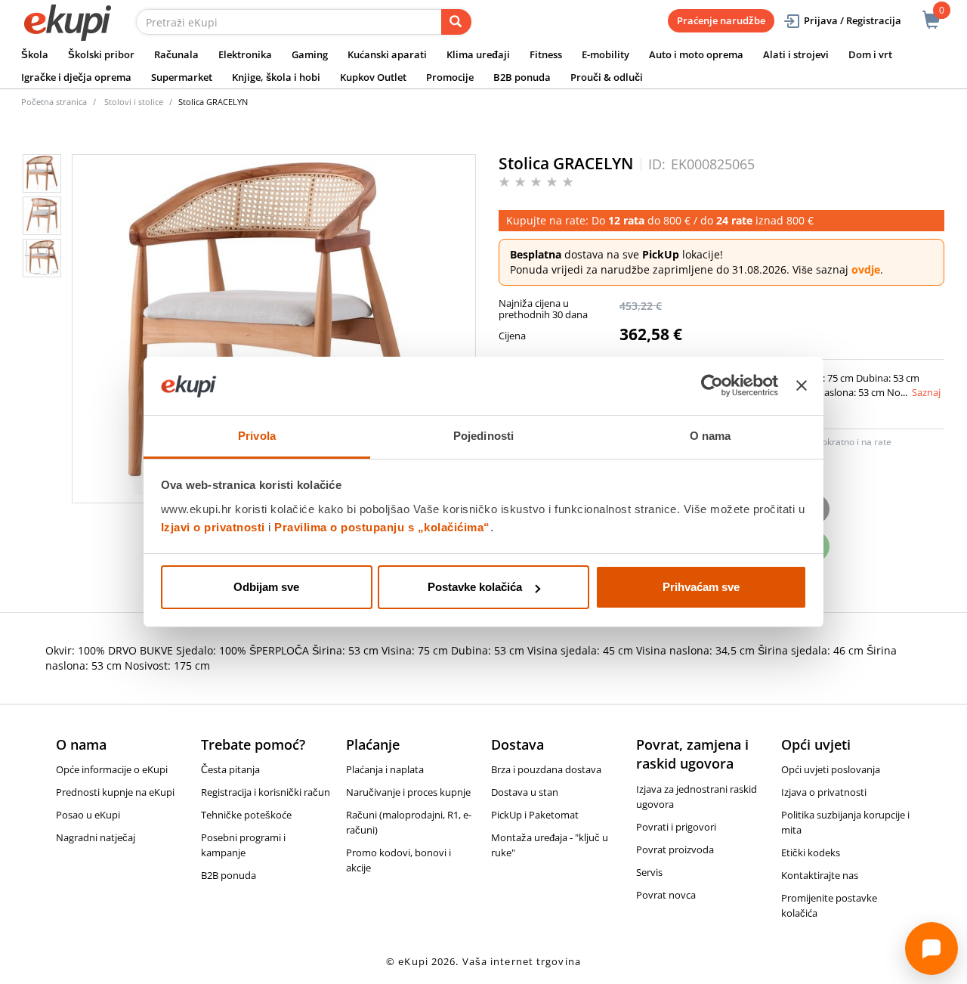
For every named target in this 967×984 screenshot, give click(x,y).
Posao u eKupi (88, 815)
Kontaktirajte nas (819, 875)
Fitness (546, 54)
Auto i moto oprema (696, 54)
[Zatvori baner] (801, 386)
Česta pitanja (230, 769)
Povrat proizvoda (675, 849)
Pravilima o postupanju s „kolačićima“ (382, 527)
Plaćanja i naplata (385, 769)
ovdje (865, 269)
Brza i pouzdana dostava (546, 769)
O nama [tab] (710, 435)
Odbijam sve (266, 586)
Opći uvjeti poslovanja (830, 769)
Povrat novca (666, 895)
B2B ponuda (522, 77)
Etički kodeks (810, 852)
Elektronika (245, 54)
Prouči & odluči (606, 77)
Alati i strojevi (796, 54)
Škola (34, 54)
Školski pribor (101, 54)
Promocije (450, 77)
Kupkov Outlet (373, 77)
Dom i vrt (870, 54)
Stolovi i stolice (133, 101)
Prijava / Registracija (852, 20)
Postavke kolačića (475, 586)
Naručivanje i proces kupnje (408, 792)
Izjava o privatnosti (824, 792)
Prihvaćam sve (701, 586)
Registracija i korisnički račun (265, 792)
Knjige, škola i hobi (276, 77)
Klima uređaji (478, 54)
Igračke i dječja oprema (76, 77)
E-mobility (605, 54)
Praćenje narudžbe (721, 20)
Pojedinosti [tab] (483, 435)
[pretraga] (456, 22)
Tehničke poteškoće (246, 815)
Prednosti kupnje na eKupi (115, 792)
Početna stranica (54, 101)
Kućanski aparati (387, 54)
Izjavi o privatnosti (213, 527)
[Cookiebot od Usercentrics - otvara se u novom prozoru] (712, 386)
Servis (649, 872)
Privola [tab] (257, 435)
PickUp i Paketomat (535, 815)
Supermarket (181, 77)
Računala (176, 54)
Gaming (310, 54)
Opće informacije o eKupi (112, 769)
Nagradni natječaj (95, 837)
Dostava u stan (524, 792)
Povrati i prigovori (676, 827)
